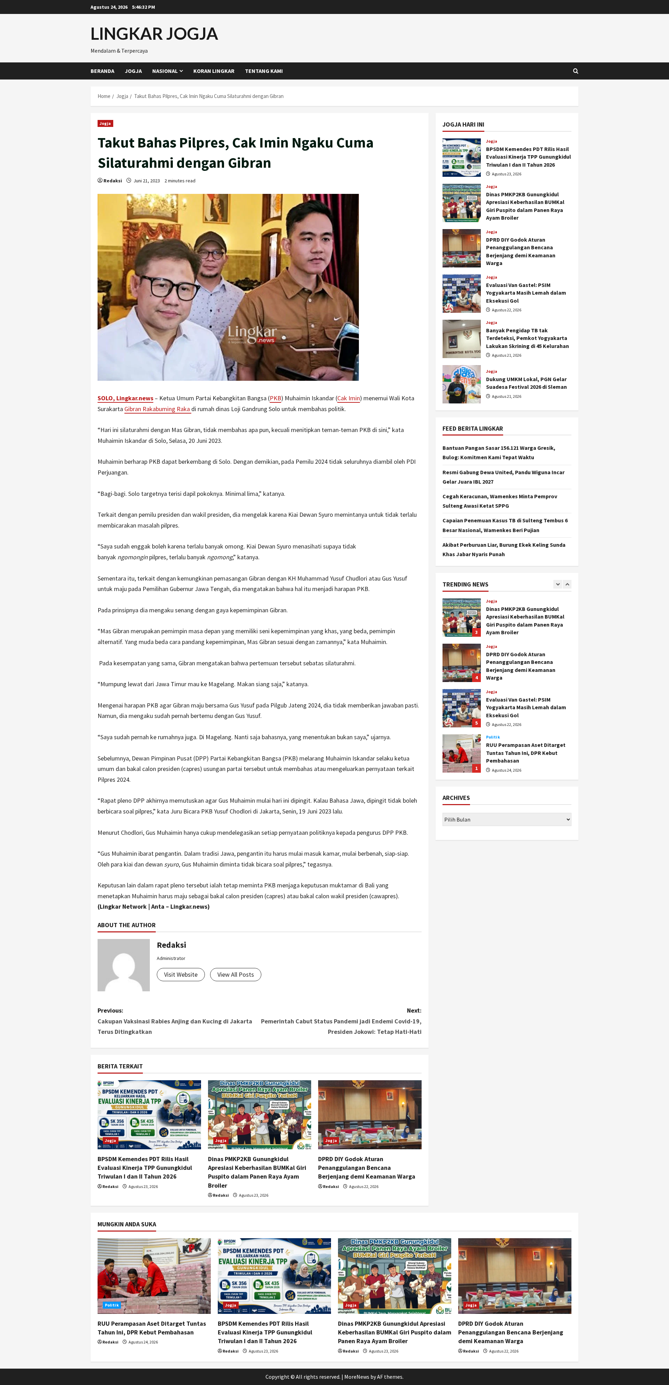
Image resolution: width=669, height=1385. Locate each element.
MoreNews (356, 1376)
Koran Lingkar (213, 70)
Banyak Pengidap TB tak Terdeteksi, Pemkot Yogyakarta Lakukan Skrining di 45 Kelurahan (462, 339)
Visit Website (181, 974)
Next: (341, 1021)
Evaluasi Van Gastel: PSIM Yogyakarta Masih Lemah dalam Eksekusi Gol (462, 293)
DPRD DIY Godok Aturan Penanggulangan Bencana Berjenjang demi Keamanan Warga (366, 1167)
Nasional (165, 70)
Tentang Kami (264, 70)
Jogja (133, 70)
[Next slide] (567, 584)
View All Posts (235, 974)
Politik (493, 737)
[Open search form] (575, 71)
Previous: (175, 1021)
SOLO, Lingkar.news (125, 398)
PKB (275, 398)
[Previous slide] (557, 584)
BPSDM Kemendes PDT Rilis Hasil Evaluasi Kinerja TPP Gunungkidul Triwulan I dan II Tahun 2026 (145, 1167)
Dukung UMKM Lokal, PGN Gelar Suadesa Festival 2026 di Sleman (462, 384)
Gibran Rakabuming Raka (157, 409)
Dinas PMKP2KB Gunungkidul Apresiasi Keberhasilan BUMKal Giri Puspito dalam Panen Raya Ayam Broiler (462, 203)
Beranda (102, 70)
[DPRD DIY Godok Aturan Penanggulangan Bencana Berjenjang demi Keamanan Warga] (370, 1114)
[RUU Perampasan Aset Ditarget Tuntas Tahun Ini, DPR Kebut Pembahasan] (154, 1276)
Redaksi (112, 180)
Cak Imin (348, 398)
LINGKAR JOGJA (154, 33)
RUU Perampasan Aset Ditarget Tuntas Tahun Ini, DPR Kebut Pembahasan (462, 753)
